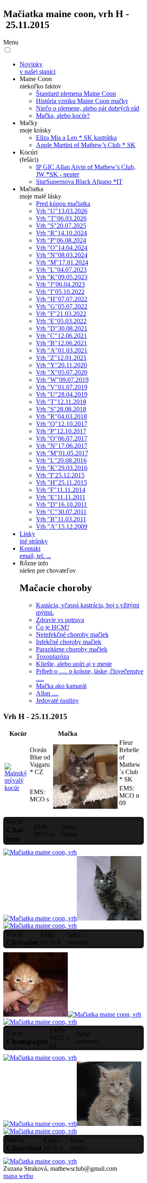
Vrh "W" (62, 379)
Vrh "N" (61, 255)
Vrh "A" (61, 350)
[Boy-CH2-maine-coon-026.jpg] (109, 1123)
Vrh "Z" (61, 357)
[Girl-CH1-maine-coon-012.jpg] (40, 852)
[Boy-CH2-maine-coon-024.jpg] (40, 1123)
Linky (34, 537)
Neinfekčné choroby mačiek (72, 634)
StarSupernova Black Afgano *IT (79, 181)
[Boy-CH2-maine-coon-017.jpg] (40, 1057)
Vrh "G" (61, 306)
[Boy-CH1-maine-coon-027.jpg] (104, 1014)
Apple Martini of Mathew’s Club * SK (86, 144)
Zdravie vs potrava (60, 619)
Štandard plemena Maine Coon (76, 93)
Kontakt (35, 552)
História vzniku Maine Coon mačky (82, 100)
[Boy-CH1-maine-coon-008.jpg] (35, 1014)
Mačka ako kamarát (61, 685)
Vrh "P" (61, 240)
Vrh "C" (61, 335)
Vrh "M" (62, 262)
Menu (10, 42)
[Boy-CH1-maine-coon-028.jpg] (40, 1021)
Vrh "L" (61, 269)
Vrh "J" (60, 284)
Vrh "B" (61, 343)
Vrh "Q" (61, 423)
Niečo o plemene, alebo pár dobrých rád (87, 108)
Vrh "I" (60, 291)
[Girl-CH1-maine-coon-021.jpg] (40, 918)
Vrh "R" (61, 233)
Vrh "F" (61, 313)
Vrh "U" (61, 210)
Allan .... (47, 693)
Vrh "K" (61, 277)
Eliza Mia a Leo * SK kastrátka (76, 137)
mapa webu (18, 1175)
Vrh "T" (61, 218)
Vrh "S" (61, 225)
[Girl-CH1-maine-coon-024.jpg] (109, 918)
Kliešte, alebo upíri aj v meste (74, 663)
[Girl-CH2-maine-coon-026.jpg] (40, 1161)
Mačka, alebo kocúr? (63, 115)
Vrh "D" (61, 328)
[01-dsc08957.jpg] (16, 787)
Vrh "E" (61, 321)
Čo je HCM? (52, 627)
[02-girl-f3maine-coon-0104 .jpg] (85, 806)
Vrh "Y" (61, 365)
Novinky (38, 68)
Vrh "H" (61, 299)
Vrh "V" (61, 387)
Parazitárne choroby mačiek (71, 649)
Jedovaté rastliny (57, 700)
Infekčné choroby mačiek (68, 641)
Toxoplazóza (52, 656)
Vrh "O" (61, 247)
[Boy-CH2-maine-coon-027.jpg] (40, 1131)
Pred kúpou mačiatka (63, 203)
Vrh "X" (61, 372)
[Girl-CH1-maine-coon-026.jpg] (40, 925)
